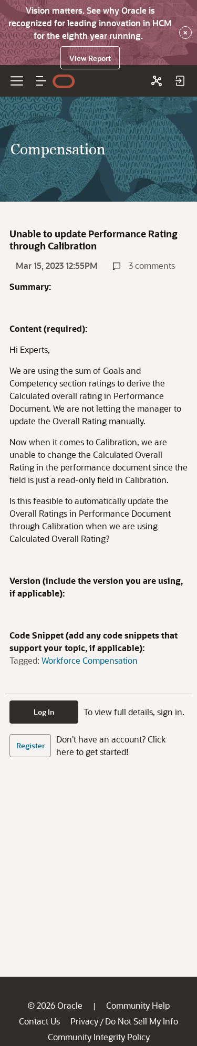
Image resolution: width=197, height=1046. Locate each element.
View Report (90, 58)
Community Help (138, 1005)
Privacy (84, 1021)
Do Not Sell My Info (141, 1021)
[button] (41, 80)
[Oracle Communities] (156, 81)
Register (30, 745)
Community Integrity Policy (99, 1036)
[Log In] (179, 81)
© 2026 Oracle (54, 1005)
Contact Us (39, 1021)
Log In (44, 712)
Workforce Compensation (90, 660)
